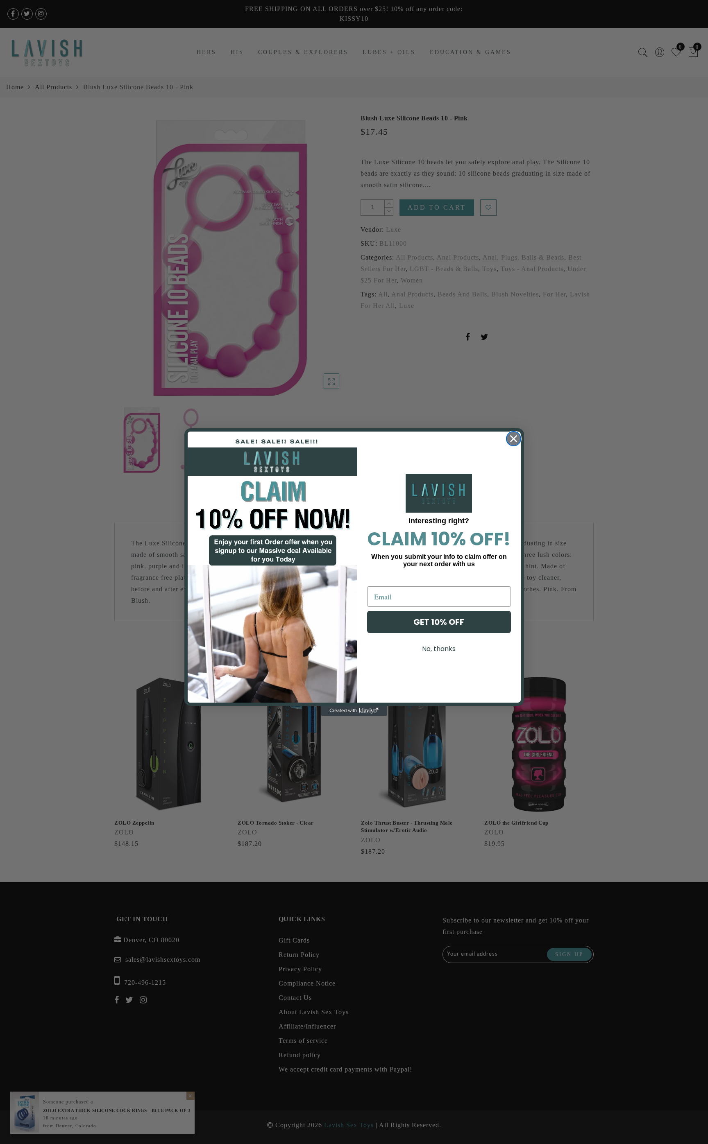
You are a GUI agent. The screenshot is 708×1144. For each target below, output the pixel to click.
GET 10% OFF (438, 622)
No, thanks (439, 648)
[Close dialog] (513, 439)
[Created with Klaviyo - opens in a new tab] (354, 711)
